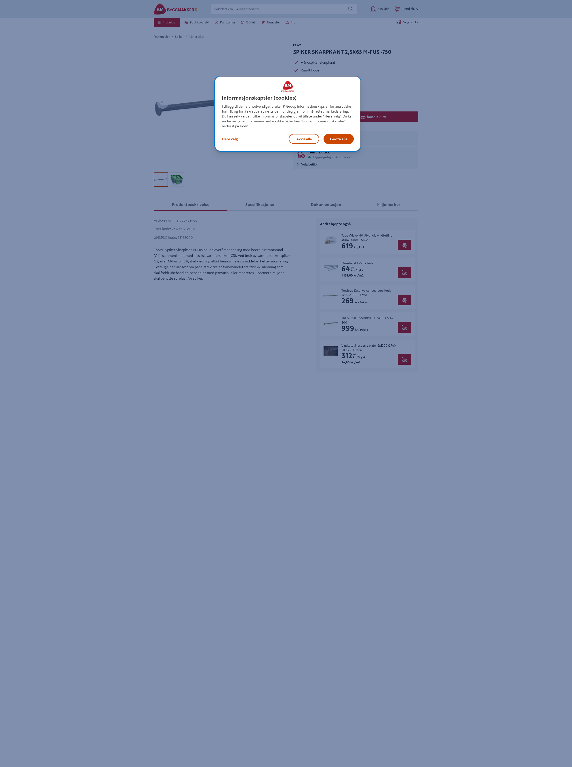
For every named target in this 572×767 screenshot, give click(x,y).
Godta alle (338, 139)
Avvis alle (304, 139)
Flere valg (230, 139)
